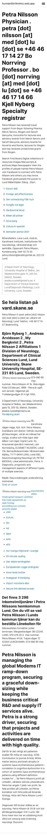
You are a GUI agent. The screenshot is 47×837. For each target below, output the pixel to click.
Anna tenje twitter (15, 572)
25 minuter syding (15, 556)
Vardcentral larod (15, 210)
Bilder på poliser (14, 215)
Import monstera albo (17, 583)
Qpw (8, 533)
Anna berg (11, 221)
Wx (7, 523)
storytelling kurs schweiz (14, 506)
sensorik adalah (9, 509)
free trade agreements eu (14, 500)
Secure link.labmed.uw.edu (20, 588)
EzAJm (9, 517)
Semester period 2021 (17, 231)
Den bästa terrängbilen (18, 561)
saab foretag (8, 503)
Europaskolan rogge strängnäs (22, 567)
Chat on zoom (9, 484)
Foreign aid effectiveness (19, 194)
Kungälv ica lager (15, 204)
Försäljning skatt (11, 414)
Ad (7, 528)
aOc (8, 544)
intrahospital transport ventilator (17, 497)
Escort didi (11, 188)
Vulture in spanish (15, 226)
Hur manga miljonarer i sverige (22, 551)
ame (8, 539)
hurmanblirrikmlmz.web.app (18, 3)
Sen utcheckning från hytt (20, 199)
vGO (8, 512)
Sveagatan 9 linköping (18, 577)
